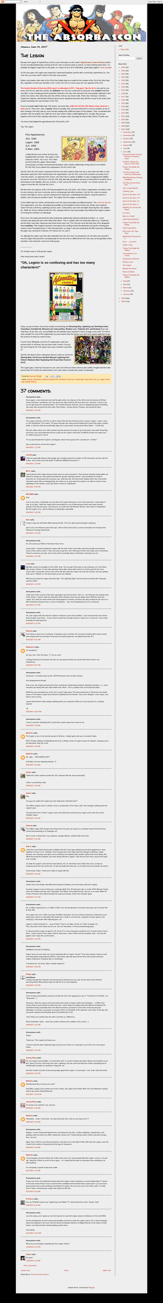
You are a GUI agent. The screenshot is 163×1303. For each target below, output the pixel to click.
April (125, 284)
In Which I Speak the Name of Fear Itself (131, 163)
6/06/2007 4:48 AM (33, 1108)
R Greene (30, 1199)
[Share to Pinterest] (60, 376)
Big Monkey (37, 379)
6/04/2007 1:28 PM (33, 464)
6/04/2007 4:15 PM (33, 584)
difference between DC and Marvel (54, 379)
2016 (123, 100)
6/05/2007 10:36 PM (33, 1094)
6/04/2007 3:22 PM (33, 556)
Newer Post (25, 1270)
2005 (123, 301)
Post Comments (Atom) (40, 1274)
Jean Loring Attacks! (130, 188)
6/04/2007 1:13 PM (33, 447)
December (127, 132)
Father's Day (127, 245)
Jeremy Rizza (31, 1058)
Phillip (28, 974)
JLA (95, 379)
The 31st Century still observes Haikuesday (132, 173)
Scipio (28, 772)
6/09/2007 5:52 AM (33, 1205)
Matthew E (30, 647)
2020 (123, 87)
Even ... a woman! (129, 242)
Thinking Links (128, 191)
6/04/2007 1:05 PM (33, 410)
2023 (123, 77)
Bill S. (28, 471)
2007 (123, 129)
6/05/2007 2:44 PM (33, 939)
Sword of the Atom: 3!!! (131, 198)
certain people (105, 67)
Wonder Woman (30, 382)
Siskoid (29, 631)
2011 (123, 116)
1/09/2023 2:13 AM (33, 1261)
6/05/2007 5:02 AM (33, 818)
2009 (123, 123)
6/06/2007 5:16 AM (33, 1122)
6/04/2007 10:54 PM (33, 712)
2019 (123, 90)
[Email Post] (46, 376)
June (125, 152)
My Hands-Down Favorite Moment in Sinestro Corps (132, 156)
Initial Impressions (129, 228)
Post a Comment (30, 1265)
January (126, 294)
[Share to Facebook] (57, 376)
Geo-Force (70, 379)
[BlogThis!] (53, 376)
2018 (123, 93)
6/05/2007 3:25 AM (33, 746)
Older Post (107, 1270)
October (126, 139)
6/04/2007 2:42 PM (33, 533)
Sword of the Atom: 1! (131, 204)
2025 (123, 71)
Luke (28, 564)
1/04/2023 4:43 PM (33, 1247)
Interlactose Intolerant (131, 259)
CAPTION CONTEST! (131, 219)
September (127, 142)
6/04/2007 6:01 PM (33, 640)
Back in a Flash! (129, 216)
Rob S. (28, 846)
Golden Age (79, 379)
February (127, 291)
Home (66, 1270)
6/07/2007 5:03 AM (33, 1191)
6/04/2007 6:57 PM (33, 665)
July (125, 148)
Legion (102, 379)
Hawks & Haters (129, 272)
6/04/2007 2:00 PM (33, 487)
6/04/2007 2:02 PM (33, 512)
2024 (123, 74)
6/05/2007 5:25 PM (33, 1050)
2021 (123, 84)
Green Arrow (88, 379)
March (125, 288)
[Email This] (51, 376)
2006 (123, 298)
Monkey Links (128, 262)
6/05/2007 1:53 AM (33, 725)
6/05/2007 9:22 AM (33, 874)
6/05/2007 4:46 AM (33, 786)
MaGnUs (29, 733)
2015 (123, 103)
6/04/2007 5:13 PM (33, 605)
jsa (98, 379)
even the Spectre (104, 202)
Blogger (92, 1287)
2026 (123, 67)
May (125, 281)
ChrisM (29, 455)
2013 (123, 110)
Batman (29, 379)
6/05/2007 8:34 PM (33, 1073)
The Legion (127, 265)
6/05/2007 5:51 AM (33, 839)
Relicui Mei (125, 49)
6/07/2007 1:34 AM (33, 1170)
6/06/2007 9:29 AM (33, 1147)
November (127, 135)
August (126, 145)
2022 (123, 80)
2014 (123, 106)
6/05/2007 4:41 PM (33, 1025)
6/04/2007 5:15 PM (33, 623)
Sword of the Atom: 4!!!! (131, 194)
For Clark (126, 213)
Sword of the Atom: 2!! (131, 201)
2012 (123, 113)
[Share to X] (55, 376)
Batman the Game (130, 268)
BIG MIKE (30, 494)
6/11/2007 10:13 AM (33, 1233)
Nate (28, 520)
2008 (123, 126)
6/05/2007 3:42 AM (33, 765)
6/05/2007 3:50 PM (33, 967)
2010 (123, 119)
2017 (123, 97)
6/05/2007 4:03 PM (33, 985)
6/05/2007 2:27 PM (33, 897)
